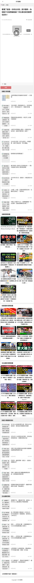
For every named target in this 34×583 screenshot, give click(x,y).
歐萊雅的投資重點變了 (17, 153)
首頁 (3, 5)
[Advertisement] (17, 55)
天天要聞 (18, 1)
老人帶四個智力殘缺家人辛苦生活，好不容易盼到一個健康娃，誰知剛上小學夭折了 (21, 514)
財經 (7, 5)
